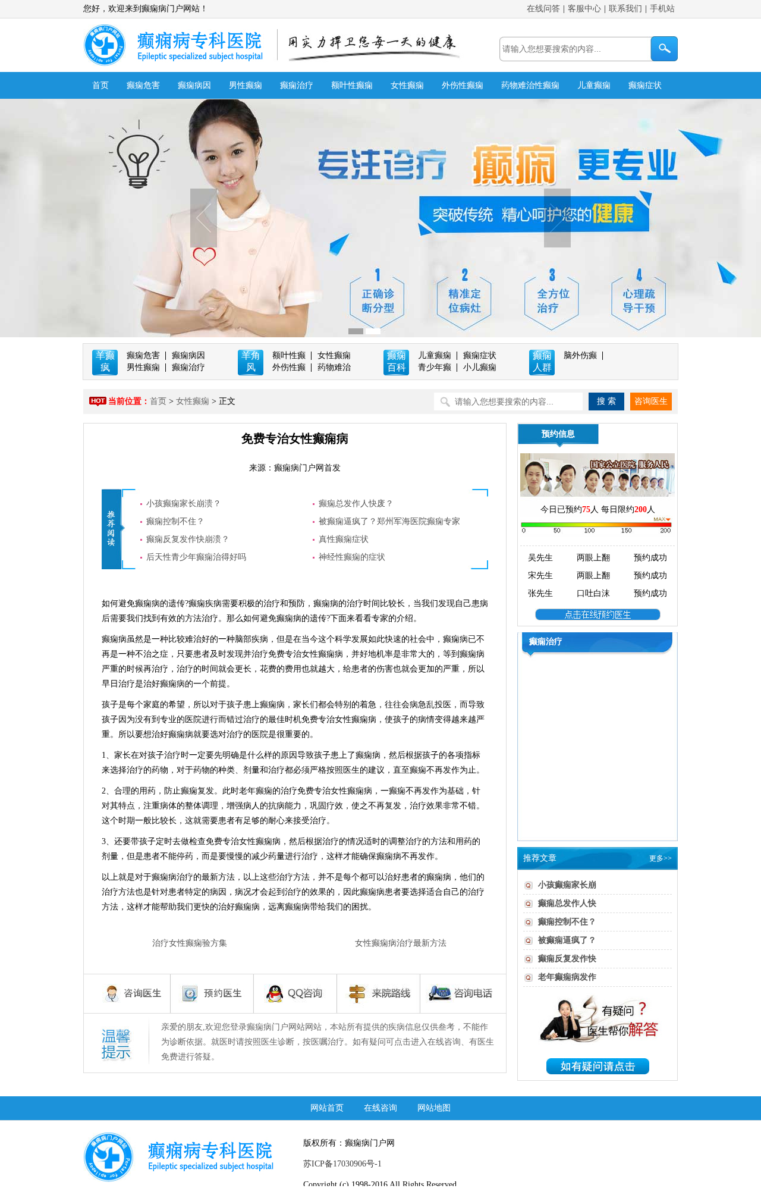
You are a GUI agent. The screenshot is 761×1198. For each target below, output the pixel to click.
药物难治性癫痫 (530, 85)
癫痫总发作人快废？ (356, 503)
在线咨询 (380, 1107)
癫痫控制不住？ (175, 521)
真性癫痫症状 (344, 539)
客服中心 (584, 8)
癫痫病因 (194, 85)
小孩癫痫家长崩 (567, 884)
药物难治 (334, 367)
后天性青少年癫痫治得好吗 (196, 557)
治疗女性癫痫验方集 (189, 943)
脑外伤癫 (580, 355)
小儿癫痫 (479, 367)
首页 (100, 85)
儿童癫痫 (594, 85)
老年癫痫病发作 (567, 977)
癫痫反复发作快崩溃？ (187, 539)
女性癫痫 (407, 85)
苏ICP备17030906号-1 (342, 1163)
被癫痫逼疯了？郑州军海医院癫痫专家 (389, 521)
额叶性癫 (289, 355)
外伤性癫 (289, 367)
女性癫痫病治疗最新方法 (400, 943)
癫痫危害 (143, 85)
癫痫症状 (645, 85)
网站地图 (434, 1107)
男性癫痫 (245, 85)
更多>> (660, 858)
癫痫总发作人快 (567, 903)
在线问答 (543, 8)
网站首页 (327, 1107)
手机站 (662, 8)
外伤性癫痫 (462, 85)
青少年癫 (434, 367)
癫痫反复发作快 (567, 958)
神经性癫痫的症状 (352, 557)
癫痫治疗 (296, 85)
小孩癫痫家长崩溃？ (183, 503)
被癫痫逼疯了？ (567, 940)
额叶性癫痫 (352, 85)
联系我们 (625, 8)
